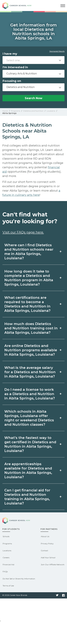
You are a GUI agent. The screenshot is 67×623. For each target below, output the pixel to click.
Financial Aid (8, 564)
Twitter (57, 595)
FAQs (5, 571)
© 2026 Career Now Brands (14, 595)
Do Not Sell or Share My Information (19, 578)
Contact (44, 550)
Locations (7, 550)
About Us (45, 536)
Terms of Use (8, 585)
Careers (6, 557)
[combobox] (33, 60)
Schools (6, 536)
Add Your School (48, 557)
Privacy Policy (47, 543)
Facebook (63, 595)
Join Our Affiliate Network (52, 564)
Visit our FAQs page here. (23, 232)
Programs (7, 543)
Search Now (33, 98)
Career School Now (19, 5)
